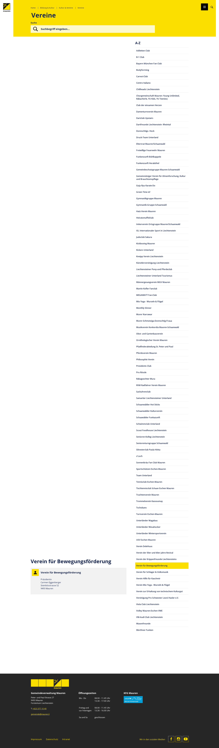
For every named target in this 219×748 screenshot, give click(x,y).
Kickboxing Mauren (145, 243)
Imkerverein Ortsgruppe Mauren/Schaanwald (158, 224)
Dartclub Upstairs (144, 118)
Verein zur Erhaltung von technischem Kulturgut (159, 591)
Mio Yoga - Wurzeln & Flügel (149, 301)
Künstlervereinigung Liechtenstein (152, 262)
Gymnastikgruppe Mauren (149, 198)
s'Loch (139, 456)
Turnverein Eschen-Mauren (149, 514)
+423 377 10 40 (39, 708)
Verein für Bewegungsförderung (151, 565)
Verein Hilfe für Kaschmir (148, 578)
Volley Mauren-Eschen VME (149, 610)
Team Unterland (144, 475)
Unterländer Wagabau (147, 520)
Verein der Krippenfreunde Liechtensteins (156, 559)
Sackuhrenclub (143, 391)
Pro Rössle (141, 372)
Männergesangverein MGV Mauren (153, 282)
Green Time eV (143, 192)
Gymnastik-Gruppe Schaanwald (151, 204)
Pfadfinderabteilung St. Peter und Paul (154, 346)
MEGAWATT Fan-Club (146, 295)
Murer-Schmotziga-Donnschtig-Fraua (154, 320)
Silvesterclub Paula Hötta (148, 449)
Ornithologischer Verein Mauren (151, 340)
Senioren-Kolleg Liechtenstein (150, 436)
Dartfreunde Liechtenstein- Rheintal (153, 124)
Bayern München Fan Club (149, 63)
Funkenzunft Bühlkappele (148, 156)
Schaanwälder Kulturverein (149, 411)
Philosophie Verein (145, 359)
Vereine (81, 8)
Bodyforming (142, 70)
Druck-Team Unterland (147, 137)
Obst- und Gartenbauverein (149, 333)
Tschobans (141, 507)
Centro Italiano (143, 82)
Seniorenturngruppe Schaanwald (152, 443)
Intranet (66, 739)
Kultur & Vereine (66, 8)
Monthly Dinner (143, 308)
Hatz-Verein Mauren (146, 211)
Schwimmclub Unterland (148, 424)
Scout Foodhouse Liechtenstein (151, 430)
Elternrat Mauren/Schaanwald (150, 143)
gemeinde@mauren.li (40, 714)
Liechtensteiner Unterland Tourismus (154, 275)
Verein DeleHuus (144, 546)
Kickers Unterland (144, 250)
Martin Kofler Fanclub (146, 288)
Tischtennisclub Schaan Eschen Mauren (155, 488)
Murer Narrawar (144, 314)
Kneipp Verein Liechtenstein (149, 256)
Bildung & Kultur (47, 8)
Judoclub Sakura (144, 237)
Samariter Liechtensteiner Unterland (153, 398)
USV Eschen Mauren (146, 539)
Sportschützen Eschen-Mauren (151, 469)
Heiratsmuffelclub (145, 217)
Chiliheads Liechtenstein (148, 89)
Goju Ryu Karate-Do (145, 185)
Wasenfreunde (143, 623)
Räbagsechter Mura (145, 378)
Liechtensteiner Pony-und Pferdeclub (154, 269)
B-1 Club (140, 57)
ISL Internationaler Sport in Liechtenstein (156, 230)
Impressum (36, 739)
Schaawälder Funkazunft (148, 417)
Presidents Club (143, 366)
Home (33, 8)
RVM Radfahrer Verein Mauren (151, 385)
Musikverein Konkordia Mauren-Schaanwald (157, 327)
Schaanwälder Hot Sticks (148, 404)
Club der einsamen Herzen (149, 105)
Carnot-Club (142, 76)
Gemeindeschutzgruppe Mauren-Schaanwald (158, 169)
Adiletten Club (143, 50)
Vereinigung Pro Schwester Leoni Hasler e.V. (157, 597)
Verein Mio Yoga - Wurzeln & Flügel (153, 585)
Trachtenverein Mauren (147, 494)
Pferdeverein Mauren (146, 353)
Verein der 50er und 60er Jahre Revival (154, 552)
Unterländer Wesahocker (148, 527)
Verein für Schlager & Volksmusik (152, 572)
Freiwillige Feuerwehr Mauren (150, 150)
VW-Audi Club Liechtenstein (149, 617)
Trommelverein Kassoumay (149, 501)
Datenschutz (52, 739)
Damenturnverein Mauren (149, 111)
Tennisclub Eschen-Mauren (149, 481)
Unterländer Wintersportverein (151, 533)
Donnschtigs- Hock (145, 131)
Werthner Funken (144, 630)
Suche (34, 22)
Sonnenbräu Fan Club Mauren (150, 462)
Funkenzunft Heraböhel (147, 163)
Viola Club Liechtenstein (147, 604)
